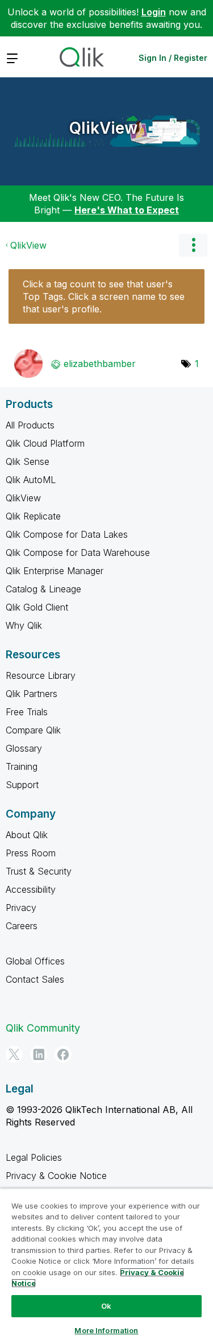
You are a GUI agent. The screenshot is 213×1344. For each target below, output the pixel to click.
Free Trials (27, 712)
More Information (106, 1330)
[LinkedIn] (38, 1054)
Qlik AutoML (31, 479)
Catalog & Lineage (43, 589)
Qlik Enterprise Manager (54, 570)
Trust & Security (39, 871)
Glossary (24, 748)
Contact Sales (35, 979)
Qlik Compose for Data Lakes (67, 534)
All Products (30, 425)
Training (21, 766)
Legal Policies (34, 1157)
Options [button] (193, 245)
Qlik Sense (27, 461)
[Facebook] (63, 1054)
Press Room (31, 853)
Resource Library (41, 675)
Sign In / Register (173, 58)
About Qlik (27, 834)
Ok (106, 1305)
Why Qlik (24, 625)
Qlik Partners (31, 693)
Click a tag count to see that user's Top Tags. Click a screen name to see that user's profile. (104, 296)
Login (153, 12)
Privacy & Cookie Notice (56, 1175)
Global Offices (35, 961)
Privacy (21, 907)
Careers (21, 925)
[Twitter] (14, 1054)
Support (22, 784)
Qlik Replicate (33, 516)
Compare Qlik (33, 730)
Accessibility (31, 889)
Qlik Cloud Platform (45, 443)
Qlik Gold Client (37, 607)
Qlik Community (43, 1028)
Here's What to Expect (126, 210)
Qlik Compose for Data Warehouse (78, 552)
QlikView (103, 128)
